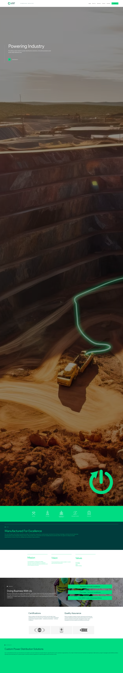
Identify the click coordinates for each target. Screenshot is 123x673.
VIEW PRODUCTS (15, 59)
